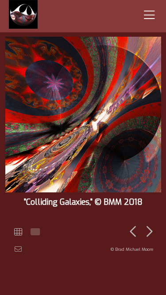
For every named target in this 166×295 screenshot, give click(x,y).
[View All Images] (18, 232)
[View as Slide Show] (34, 232)
